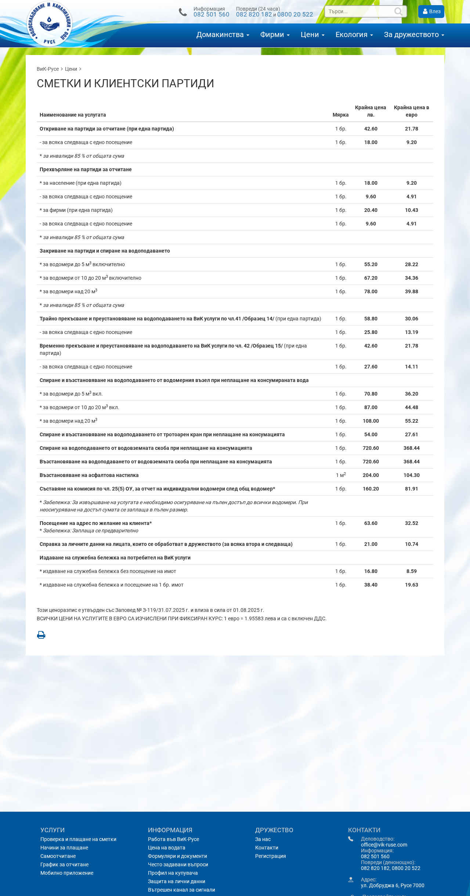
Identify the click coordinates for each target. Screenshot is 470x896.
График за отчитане (64, 864)
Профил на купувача (173, 873)
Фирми (273, 34)
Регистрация (270, 856)
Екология (352, 34)
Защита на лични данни (176, 881)
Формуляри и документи (177, 856)
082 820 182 (254, 14)
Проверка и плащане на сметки (78, 839)
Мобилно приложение (66, 873)
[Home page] (62, 23)
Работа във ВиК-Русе (173, 839)
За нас (263, 839)
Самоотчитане (58, 856)
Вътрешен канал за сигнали (181, 890)
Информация (170, 830)
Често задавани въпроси (178, 864)
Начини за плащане (64, 848)
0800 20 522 (295, 14)
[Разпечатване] (41, 635)
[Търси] (399, 11)
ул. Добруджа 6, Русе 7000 (392, 885)
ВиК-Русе (48, 69)
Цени (311, 34)
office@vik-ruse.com (384, 845)
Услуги (52, 830)
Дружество (274, 830)
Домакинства (221, 34)
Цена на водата (166, 848)
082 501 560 (211, 14)
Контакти (266, 848)
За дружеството (412, 34)
